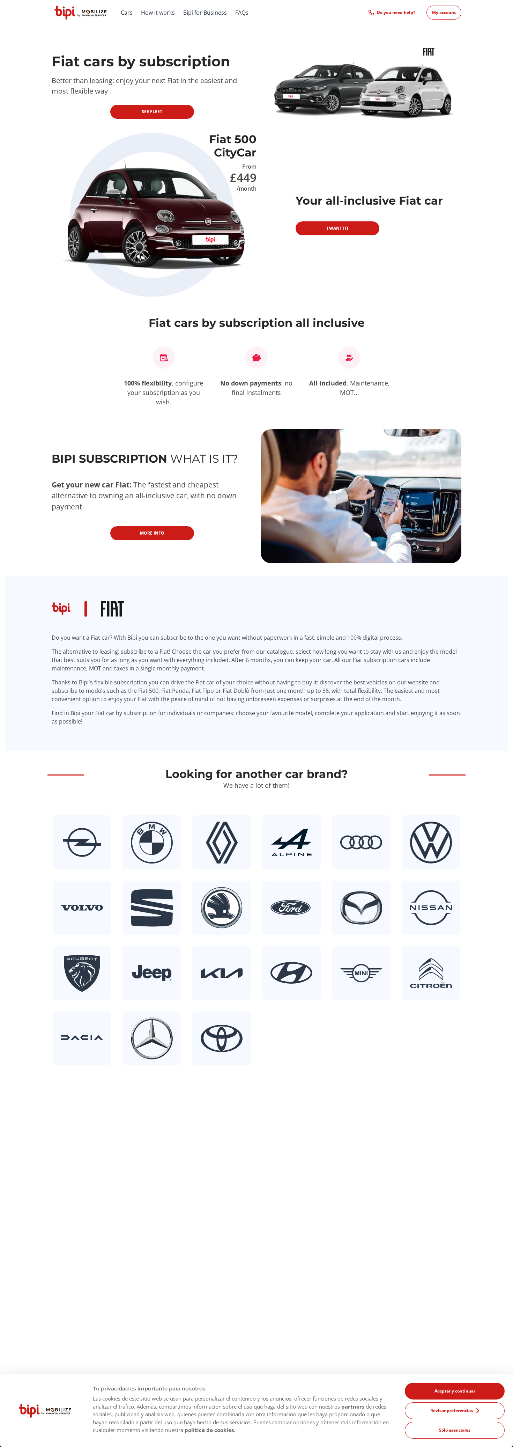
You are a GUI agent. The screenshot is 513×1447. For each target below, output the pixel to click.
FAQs (241, 12)
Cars (127, 12)
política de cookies (209, 1429)
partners (352, 1406)
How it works (158, 12)
